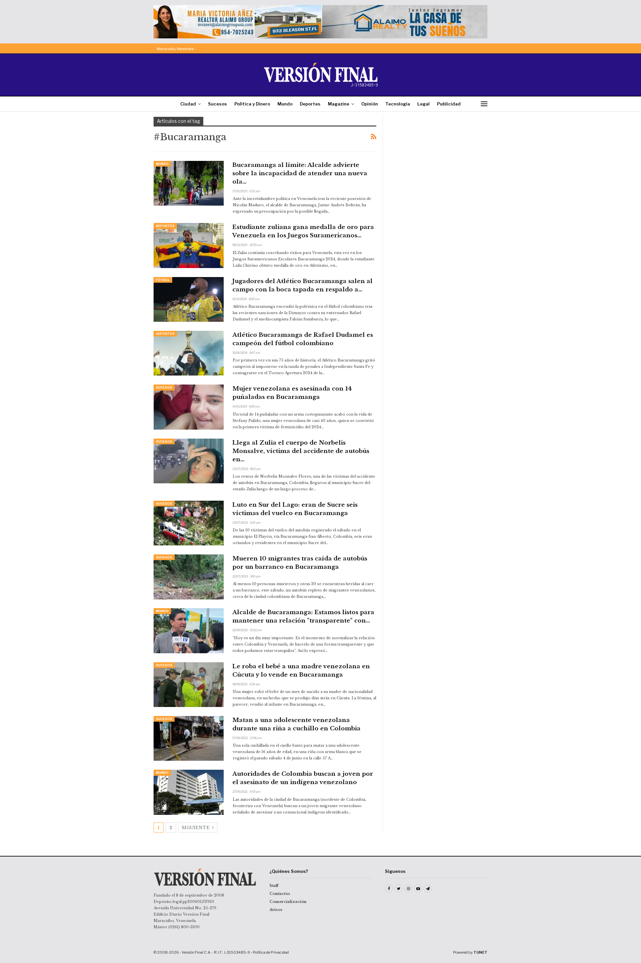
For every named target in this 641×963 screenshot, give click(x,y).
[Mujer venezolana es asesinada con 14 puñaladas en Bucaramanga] (189, 407)
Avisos (275, 909)
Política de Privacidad (271, 952)
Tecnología (397, 103)
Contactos (279, 893)
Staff (273, 885)
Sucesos (217, 103)
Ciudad (188, 103)
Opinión (369, 103)
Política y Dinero (252, 103)
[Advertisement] (440, 158)
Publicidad (449, 103)
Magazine (338, 103)
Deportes (310, 103)
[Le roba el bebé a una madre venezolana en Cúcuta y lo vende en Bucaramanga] (189, 684)
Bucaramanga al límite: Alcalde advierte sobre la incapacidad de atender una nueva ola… (299, 173)
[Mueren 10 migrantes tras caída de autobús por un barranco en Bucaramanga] (189, 576)
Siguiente (196, 827)
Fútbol (163, 280)
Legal (423, 103)
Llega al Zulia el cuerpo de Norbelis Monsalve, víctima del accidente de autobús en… (300, 451)
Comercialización (287, 901)
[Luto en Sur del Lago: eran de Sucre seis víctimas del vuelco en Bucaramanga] (189, 523)
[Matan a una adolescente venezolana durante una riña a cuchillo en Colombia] (189, 738)
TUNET (480, 952)
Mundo (284, 103)
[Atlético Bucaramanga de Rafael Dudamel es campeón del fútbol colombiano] (189, 353)
